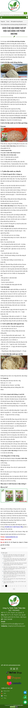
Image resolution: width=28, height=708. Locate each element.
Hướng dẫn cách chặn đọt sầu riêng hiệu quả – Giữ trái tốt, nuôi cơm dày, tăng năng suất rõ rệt (14, 560)
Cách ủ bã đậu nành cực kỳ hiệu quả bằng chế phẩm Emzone (13, 24)
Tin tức (7, 21)
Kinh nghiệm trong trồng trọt (17, 21)
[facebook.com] (17, 669)
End (14, 589)
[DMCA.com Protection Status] (14, 707)
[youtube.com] (14, 669)
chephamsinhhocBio (18, 705)
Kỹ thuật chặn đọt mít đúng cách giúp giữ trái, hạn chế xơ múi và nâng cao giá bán (14, 555)
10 (25, 586)
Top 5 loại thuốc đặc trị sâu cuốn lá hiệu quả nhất (14, 582)
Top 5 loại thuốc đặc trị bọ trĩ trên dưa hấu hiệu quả (14, 576)
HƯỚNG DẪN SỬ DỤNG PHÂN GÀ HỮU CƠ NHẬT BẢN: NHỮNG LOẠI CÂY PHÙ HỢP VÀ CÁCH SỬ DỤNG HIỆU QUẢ (14, 573)
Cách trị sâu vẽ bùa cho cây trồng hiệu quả (14, 578)
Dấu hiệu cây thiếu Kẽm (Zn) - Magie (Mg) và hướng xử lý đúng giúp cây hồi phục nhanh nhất (15, 568)
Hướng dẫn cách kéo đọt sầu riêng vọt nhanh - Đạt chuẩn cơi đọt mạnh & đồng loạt (15, 563)
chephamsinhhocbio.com (11, 537)
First (3, 586)
